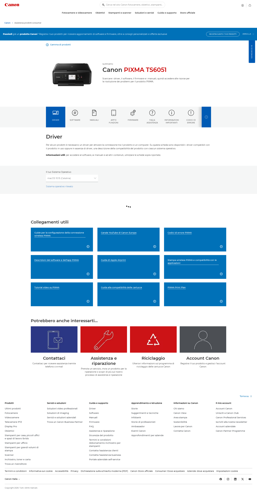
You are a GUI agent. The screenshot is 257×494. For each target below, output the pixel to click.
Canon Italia (11, 479)
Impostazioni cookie (227, 471)
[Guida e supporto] (178, 12)
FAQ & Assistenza (152, 121)
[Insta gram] (228, 479)
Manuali (94, 120)
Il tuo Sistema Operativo (58, 172)
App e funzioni (113, 121)
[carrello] (249, 5)
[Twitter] (242, 479)
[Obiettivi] (106, 12)
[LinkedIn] (235, 479)
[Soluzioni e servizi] (155, 12)
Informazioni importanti (171, 121)
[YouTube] (250, 479)
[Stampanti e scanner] (132, 12)
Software (75, 120)
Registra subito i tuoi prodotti (222, 34)
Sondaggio (252, 51)
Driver (55, 120)
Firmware (133, 120)
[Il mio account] (242, 5)
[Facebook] (221, 479)
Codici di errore (191, 121)
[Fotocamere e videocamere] (93, 12)
